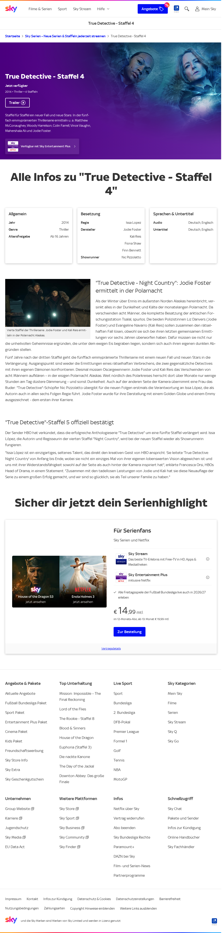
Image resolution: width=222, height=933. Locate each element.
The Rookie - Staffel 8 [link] (76, 718)
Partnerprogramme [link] (129, 875)
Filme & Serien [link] (40, 9)
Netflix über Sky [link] (126, 809)
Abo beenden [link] (124, 828)
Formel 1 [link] (120, 741)
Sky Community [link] (72, 837)
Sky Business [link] (69, 828)
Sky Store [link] (67, 809)
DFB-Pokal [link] (122, 722)
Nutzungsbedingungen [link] (22, 908)
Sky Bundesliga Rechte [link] (132, 837)
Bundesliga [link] (123, 703)
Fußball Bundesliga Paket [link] (26, 703)
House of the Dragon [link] (76, 737)
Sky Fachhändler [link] (181, 847)
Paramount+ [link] (124, 847)
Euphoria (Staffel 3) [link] (75, 747)
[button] (163, 559)
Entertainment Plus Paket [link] (26, 722)
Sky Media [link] (13, 837)
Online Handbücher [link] (184, 837)
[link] (11, 8)
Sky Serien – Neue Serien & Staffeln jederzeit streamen (65, 36)
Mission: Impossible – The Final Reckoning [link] (80, 696)
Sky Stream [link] (82, 9)
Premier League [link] (126, 731)
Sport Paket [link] (14, 712)
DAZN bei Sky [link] (124, 856)
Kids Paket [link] (13, 741)
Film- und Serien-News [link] (132, 866)
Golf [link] (117, 750)
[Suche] (186, 8)
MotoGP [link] (120, 779)
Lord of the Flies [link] (72, 709)
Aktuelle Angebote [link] (20, 693)
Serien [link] (173, 712)
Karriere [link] (11, 818)
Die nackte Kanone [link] (74, 757)
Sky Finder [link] (67, 847)
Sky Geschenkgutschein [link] (24, 779)
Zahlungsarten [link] (54, 908)
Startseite (12, 36)
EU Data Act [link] (15, 847)
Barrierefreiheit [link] (170, 899)
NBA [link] (117, 770)
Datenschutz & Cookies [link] (94, 899)
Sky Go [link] (173, 741)
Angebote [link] (150, 9)
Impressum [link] (13, 899)
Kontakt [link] (32, 899)
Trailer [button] (14, 102)
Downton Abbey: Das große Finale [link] (81, 779)
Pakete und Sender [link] (183, 818)
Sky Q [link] (172, 731)
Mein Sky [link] (175, 693)
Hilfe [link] (101, 9)
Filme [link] (172, 703)
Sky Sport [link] (67, 818)
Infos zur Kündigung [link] (184, 828)
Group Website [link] (17, 809)
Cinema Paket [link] (16, 731)
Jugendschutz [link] (16, 828)
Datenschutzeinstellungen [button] (135, 899)
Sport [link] (62, 9)
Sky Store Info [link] (16, 760)
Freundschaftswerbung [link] (24, 750)
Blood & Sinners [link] (72, 728)
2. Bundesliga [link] (124, 712)
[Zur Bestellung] (59, 581)
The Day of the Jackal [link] (76, 766)
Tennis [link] (119, 760)
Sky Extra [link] (12, 770)
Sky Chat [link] (175, 809)
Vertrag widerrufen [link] (129, 818)
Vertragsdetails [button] (111, 648)
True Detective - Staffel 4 (128, 36)
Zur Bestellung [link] (130, 632)
